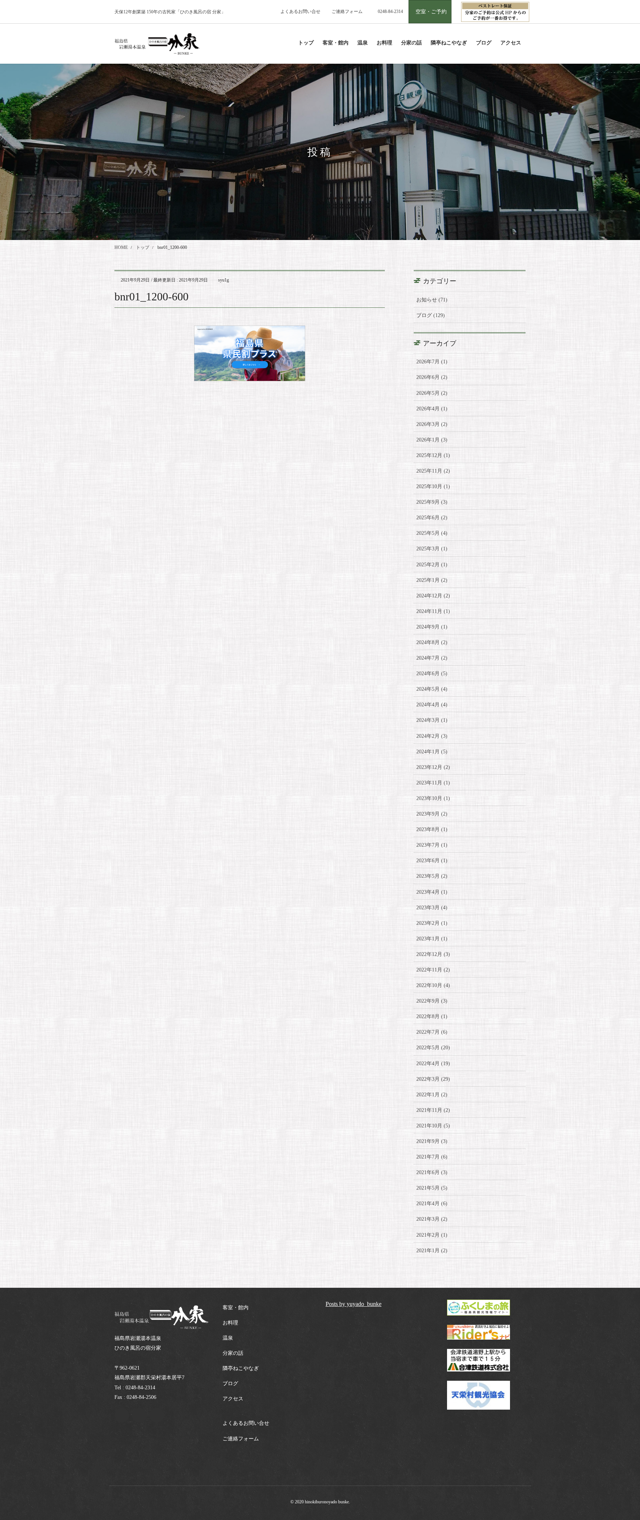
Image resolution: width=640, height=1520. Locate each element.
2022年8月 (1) (431, 1016)
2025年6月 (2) (431, 517)
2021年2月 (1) (431, 1235)
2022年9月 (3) (431, 1001)
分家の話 (233, 1353)
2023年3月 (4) (431, 907)
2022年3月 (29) (433, 1079)
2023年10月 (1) (433, 798)
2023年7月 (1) (431, 845)
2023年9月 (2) (431, 814)
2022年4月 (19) (433, 1063)
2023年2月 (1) (431, 923)
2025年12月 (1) (433, 455)
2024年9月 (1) (431, 627)
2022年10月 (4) (433, 985)
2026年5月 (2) (431, 393)
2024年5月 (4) (431, 689)
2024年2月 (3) (431, 736)
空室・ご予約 (431, 11)
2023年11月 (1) (433, 783)
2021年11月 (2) (433, 1110)
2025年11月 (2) (433, 471)
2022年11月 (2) (433, 970)
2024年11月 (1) (433, 611)
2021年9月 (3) (431, 1141)
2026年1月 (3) (431, 440)
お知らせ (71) (431, 300)
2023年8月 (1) (431, 829)
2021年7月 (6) (431, 1157)
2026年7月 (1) (431, 361)
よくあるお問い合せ (300, 11)
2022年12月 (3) (433, 954)
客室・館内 (236, 1307)
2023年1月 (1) (431, 938)
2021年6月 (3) (431, 1172)
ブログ (230, 1383)
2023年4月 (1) (431, 892)
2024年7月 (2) (431, 658)
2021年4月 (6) (431, 1203)
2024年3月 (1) (431, 720)
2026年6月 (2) (431, 377)
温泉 (228, 1338)
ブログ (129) (430, 315)
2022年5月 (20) (433, 1047)
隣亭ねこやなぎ (241, 1368)
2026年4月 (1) (431, 408)
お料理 (230, 1323)
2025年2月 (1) (431, 564)
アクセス (233, 1398)
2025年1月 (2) (431, 580)
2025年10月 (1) (433, 486)
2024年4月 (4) (431, 704)
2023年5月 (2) (431, 876)
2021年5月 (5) (431, 1188)
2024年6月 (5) (431, 673)
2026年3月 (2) (431, 424)
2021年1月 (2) (431, 1250)
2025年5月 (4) (431, 533)
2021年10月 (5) (433, 1126)
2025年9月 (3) (431, 502)
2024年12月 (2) (433, 596)
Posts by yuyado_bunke (353, 1304)
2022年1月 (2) (431, 1094)
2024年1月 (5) (431, 751)
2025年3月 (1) (431, 548)
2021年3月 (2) (431, 1219)
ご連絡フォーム (347, 11)
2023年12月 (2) (433, 767)
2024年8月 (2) (431, 642)
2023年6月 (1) (431, 860)
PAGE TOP (618, 1467)
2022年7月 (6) (431, 1032)
